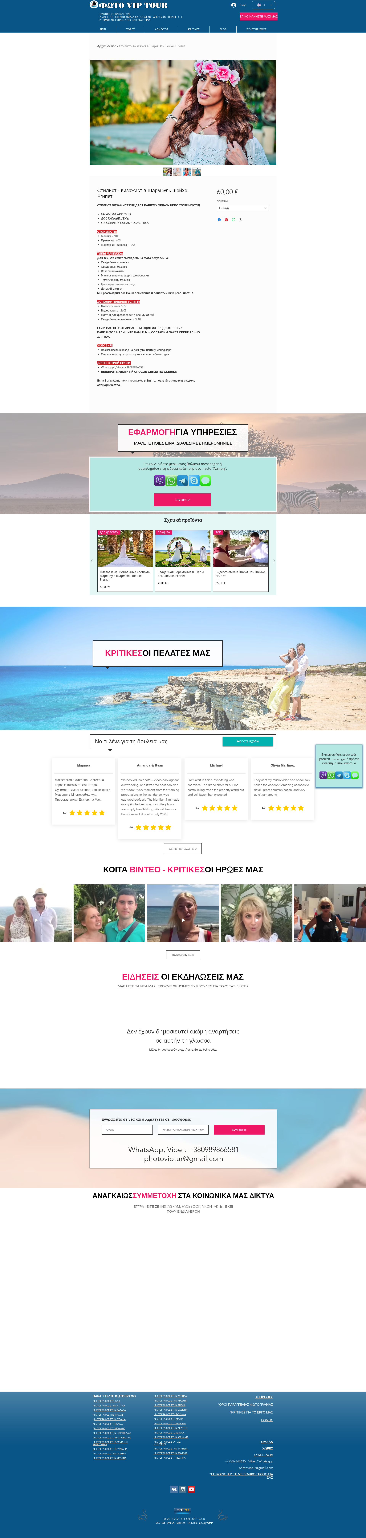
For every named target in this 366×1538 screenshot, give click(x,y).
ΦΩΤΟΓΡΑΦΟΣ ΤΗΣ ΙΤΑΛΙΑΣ (108, 1361)
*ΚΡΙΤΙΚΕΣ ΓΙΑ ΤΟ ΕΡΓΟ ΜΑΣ (251, 1359)
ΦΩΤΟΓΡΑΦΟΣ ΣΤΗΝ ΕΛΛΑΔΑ (110, 1356)
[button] (130, 29)
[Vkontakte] (174, 1436)
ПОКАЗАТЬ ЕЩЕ (183, 955)
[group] (183, 561)
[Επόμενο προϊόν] (274, 561)
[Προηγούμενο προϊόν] (92, 561)
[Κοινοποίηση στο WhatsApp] (233, 219)
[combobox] (243, 208)
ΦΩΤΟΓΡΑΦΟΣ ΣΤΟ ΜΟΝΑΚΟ (109, 1375)
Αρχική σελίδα (106, 46)
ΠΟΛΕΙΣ (267, 1367)
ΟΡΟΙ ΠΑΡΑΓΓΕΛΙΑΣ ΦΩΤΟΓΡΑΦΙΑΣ (246, 1351)
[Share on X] (241, 219)
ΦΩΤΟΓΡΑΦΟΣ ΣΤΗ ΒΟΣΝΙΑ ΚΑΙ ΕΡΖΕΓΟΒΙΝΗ (110, 1390)
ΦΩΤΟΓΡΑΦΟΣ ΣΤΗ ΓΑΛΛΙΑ (108, 1370)
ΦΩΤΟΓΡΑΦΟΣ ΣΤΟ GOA (107, 1347)
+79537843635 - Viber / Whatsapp (249, 1408)
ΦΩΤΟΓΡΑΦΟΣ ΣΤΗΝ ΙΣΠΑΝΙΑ (110, 1366)
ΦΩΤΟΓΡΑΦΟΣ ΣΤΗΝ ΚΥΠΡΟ (109, 1352)
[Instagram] (182, 1436)
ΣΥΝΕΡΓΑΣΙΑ (263, 1401)
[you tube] (191, 1436)
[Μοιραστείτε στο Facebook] (219, 219)
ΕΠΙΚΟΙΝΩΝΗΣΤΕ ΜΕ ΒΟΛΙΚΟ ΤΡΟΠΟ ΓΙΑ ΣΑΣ (242, 1422)
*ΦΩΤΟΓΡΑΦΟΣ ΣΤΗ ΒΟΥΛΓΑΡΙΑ (110, 1395)
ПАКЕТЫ (223, 201)
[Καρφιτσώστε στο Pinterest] (226, 219)
